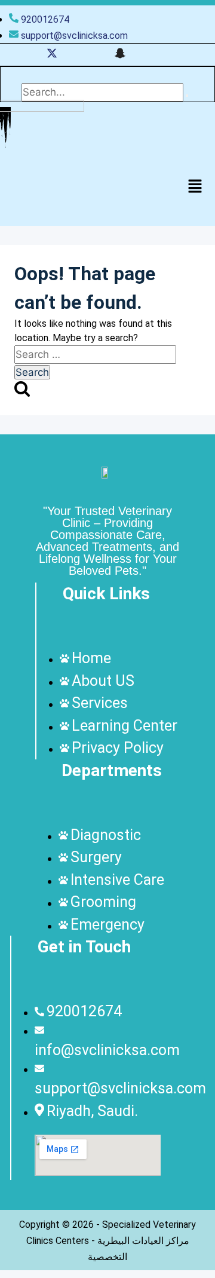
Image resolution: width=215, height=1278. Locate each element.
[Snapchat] (120, 54)
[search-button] (187, 95)
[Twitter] (52, 54)
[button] (194, 187)
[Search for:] (95, 354)
